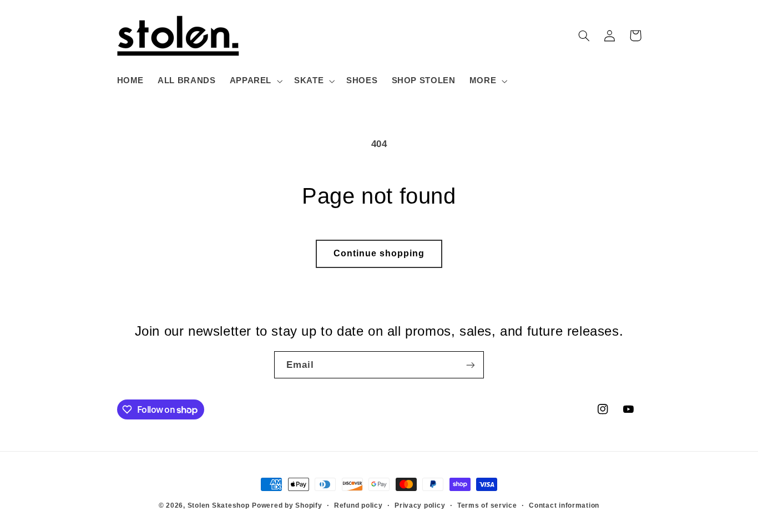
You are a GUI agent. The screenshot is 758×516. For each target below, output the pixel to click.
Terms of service (487, 505)
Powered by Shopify (287, 505)
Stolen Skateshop (219, 505)
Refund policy (358, 505)
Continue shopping (379, 253)
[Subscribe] (470, 364)
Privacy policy (420, 505)
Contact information (564, 505)
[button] (255, 81)
